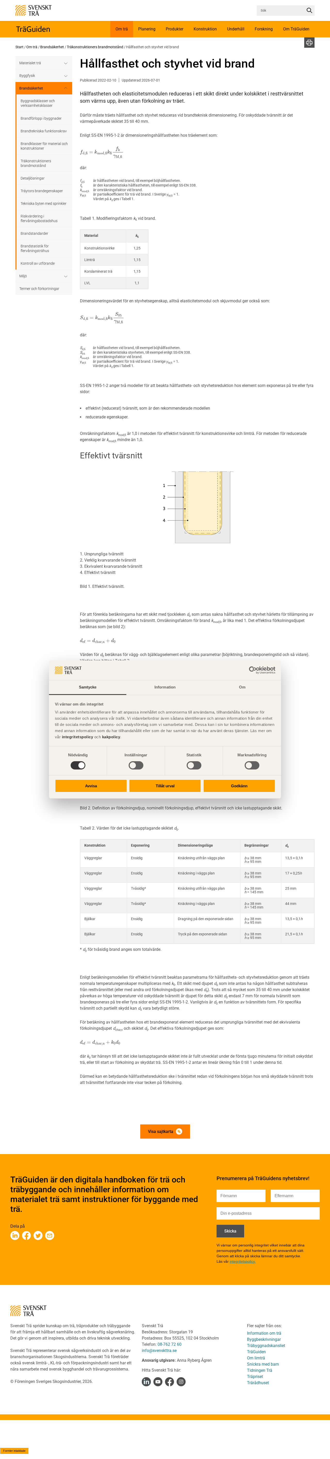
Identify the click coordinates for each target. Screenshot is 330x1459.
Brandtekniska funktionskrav (44, 131)
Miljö (23, 276)
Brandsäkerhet (52, 47)
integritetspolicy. (243, 1261)
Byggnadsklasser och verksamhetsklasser (38, 103)
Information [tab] (165, 687)
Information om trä (264, 1333)
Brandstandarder (34, 233)
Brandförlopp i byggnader (41, 118)
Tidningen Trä (259, 1370)
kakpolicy (111, 737)
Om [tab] (242, 687)
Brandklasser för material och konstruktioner (44, 146)
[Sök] (309, 10)
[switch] (136, 765)
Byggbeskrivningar (264, 1339)
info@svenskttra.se (159, 1350)
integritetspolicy (77, 737)
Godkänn (239, 786)
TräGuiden (256, 1351)
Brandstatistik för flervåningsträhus (35, 248)
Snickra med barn (263, 1364)
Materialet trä (30, 63)
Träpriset (255, 1376)
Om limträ (256, 1358)
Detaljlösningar (33, 178)
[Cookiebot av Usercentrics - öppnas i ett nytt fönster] (252, 670)
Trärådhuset (258, 1382)
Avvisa (91, 786)
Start (19, 47)
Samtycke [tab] (88, 687)
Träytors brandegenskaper (42, 191)
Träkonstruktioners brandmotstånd (95, 47)
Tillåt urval (165, 786)
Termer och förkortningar (39, 289)
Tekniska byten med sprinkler (44, 203)
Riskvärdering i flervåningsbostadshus (39, 218)
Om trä (31, 47)
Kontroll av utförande (38, 263)
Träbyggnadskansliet (266, 1345)
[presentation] (101, 152)
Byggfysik (27, 76)
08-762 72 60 (170, 1344)
